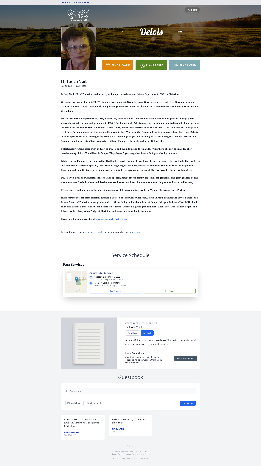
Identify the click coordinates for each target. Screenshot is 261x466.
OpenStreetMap (133, 458)
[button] (76, 279)
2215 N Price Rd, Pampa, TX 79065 (110, 285)
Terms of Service (138, 454)
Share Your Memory (186, 358)
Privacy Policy (123, 454)
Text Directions (115, 291)
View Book (132, 333)
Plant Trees (169, 291)
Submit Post (187, 403)
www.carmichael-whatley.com (111, 219)
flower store (134, 232)
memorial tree (94, 232)
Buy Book (147, 333)
